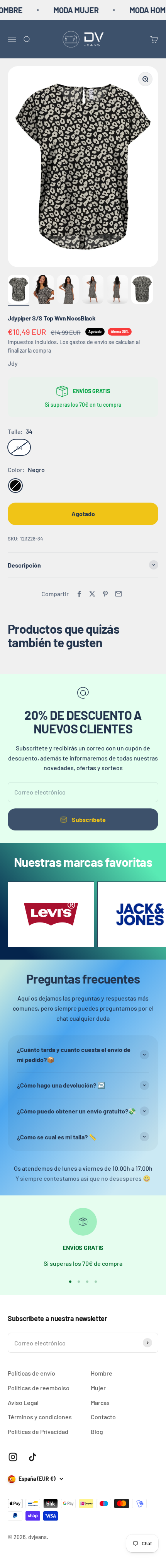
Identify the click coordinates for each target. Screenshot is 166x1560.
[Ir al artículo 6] (142, 290)
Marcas (100, 1402)
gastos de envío (88, 342)
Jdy (13, 363)
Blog (97, 1431)
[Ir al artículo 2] (43, 290)
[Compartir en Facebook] (79, 593)
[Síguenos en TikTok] (32, 1457)
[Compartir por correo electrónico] (118, 593)
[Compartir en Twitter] (92, 593)
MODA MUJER (66, 10)
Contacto (103, 1416)
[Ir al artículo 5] (117, 290)
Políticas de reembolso (38, 1387)
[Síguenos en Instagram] (13, 1457)
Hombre (101, 1373)
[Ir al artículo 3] (68, 290)
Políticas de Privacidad (38, 1431)
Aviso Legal (23, 1402)
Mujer (98, 1387)
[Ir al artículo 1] (18, 290)
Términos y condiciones (40, 1416)
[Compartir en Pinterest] (105, 593)
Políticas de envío (31, 1373)
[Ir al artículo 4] (92, 290)
